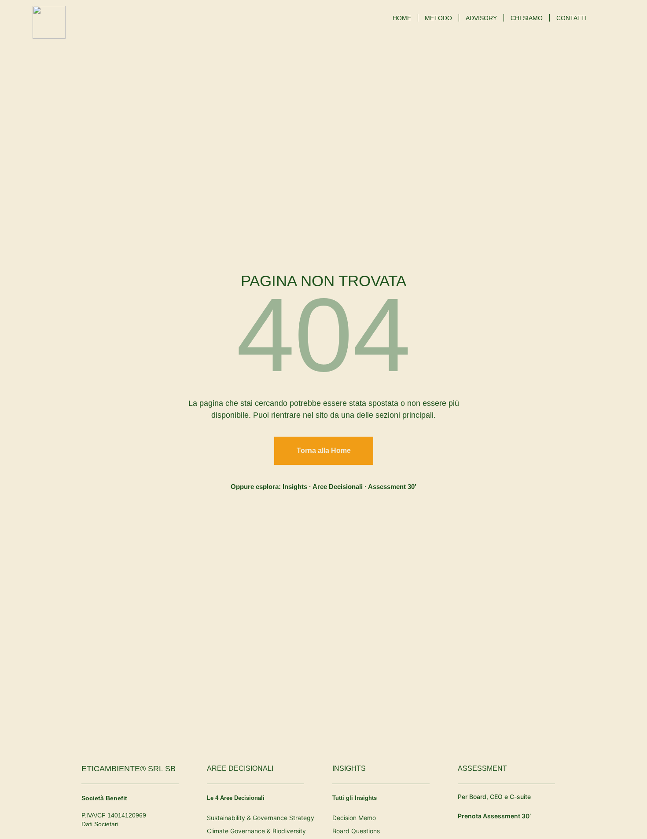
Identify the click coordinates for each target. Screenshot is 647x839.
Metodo (438, 18)
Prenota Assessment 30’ (494, 816)
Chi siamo (527, 18)
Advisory (481, 18)
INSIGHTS (349, 768)
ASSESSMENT (482, 768)
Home (402, 18)
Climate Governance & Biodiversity (256, 831)
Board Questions (356, 831)
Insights (295, 486)
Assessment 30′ (392, 486)
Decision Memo (354, 817)
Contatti (571, 18)
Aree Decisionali (337, 486)
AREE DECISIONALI (240, 768)
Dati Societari (99, 824)
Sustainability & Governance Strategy (260, 817)
